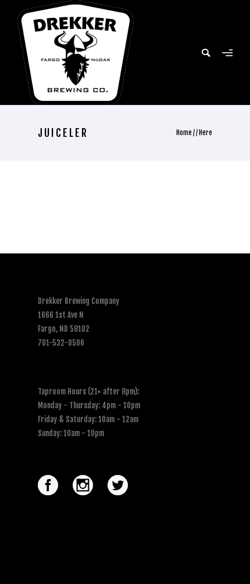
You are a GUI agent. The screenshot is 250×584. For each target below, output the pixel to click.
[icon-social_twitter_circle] (118, 486)
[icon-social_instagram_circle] (86, 486)
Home (184, 133)
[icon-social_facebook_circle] (51, 486)
